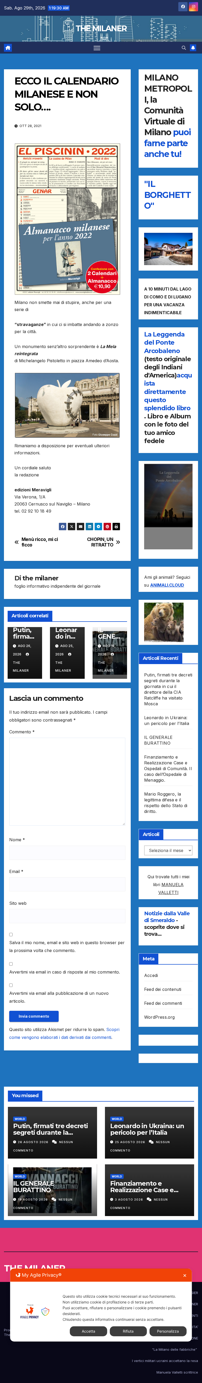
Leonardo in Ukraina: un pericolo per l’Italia (147, 1129)
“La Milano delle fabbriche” (175, 1349)
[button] (184, 47)
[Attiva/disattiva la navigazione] (96, 48)
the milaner (40, 578)
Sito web (18, 903)
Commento (22, 731)
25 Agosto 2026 (130, 1142)
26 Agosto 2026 (33, 1142)
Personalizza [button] (168, 1331)
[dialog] (101, 1305)
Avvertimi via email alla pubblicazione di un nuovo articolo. (59, 997)
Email (16, 871)
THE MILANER (101, 28)
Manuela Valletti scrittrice (177, 1372)
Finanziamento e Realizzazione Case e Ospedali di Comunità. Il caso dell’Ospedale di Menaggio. (168, 768)
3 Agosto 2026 (129, 1199)
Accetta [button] (88, 1331)
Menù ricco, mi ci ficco (40, 542)
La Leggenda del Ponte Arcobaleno (164, 342)
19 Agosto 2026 (33, 1199)
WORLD (20, 1119)
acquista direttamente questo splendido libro (168, 391)
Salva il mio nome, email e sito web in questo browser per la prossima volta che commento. (67, 946)
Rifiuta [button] (128, 1331)
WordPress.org (159, 1017)
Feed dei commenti (163, 1003)
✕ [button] (185, 1275)
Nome (17, 839)
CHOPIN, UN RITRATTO (100, 542)
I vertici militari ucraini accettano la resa (165, 1361)
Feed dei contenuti (162, 989)
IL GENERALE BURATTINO (33, 1187)
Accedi (151, 975)
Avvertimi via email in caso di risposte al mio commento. (64, 972)
